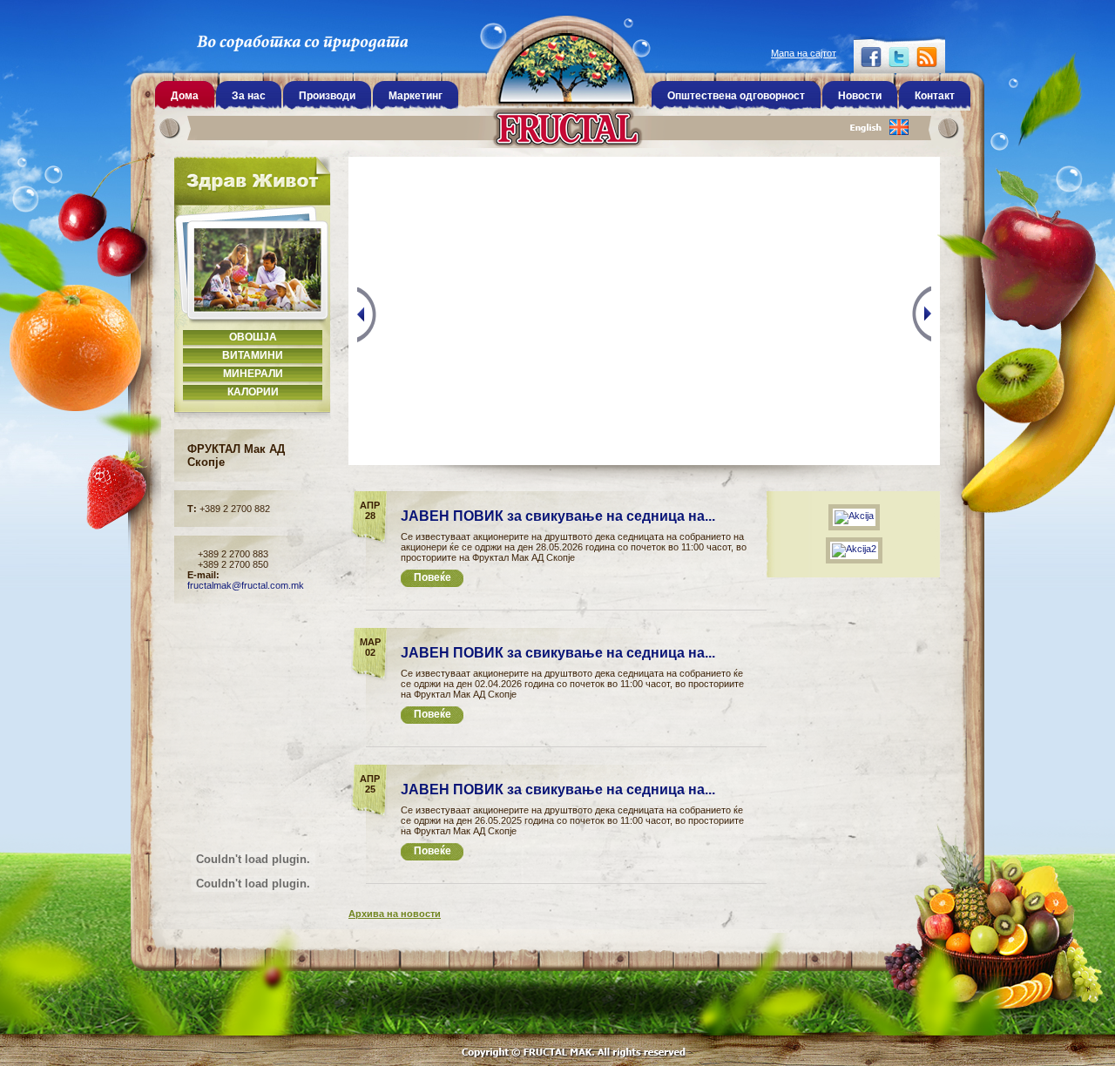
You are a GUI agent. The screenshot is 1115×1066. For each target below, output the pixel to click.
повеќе (432, 577)
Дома (185, 96)
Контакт (935, 96)
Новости (860, 96)
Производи (327, 96)
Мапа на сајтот (803, 53)
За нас (249, 96)
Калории (253, 392)
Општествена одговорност (736, 96)
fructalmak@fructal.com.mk (245, 585)
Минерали (253, 374)
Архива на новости (394, 913)
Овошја (253, 337)
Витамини (252, 355)
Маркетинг (416, 96)
